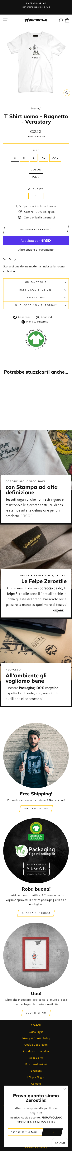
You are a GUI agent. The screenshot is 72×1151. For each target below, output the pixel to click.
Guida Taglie (36, 282)
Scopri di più (36, 1013)
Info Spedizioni (36, 808)
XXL (55, 157)
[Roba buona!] (36, 850)
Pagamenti (36, 1070)
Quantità (36, 189)
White (36, 177)
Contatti (36, 1083)
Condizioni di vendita (36, 1051)
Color (36, 169)
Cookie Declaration (36, 1044)
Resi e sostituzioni (36, 1064)
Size (36, 150)
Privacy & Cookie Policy (36, 1038)
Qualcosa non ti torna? (36, 305)
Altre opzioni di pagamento (36, 249)
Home (35, 108)
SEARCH (36, 1025)
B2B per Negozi (36, 1077)
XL (43, 157)
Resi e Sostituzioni (36, 289)
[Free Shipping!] (36, 755)
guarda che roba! (36, 913)
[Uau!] (36, 955)
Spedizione (36, 297)
